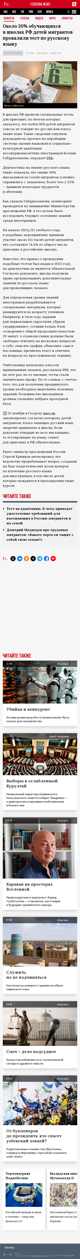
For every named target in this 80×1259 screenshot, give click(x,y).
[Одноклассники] (26, 558)
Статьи (24, 18)
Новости (9, 18)
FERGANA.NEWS (40, 4)
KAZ (6, 12)
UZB (39, 12)
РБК (50, 158)
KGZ (14, 12)
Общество (56, 53)
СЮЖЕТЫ (67, 18)
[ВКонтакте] (19, 558)
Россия (30, 53)
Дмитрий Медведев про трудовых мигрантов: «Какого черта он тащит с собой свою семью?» (40, 535)
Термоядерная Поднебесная (18, 1176)
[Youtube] (53, 558)
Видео (39, 18)
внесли (49, 413)
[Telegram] (39, 558)
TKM (31, 12)
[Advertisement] (40, 610)
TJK (22, 12)
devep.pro (69, 1255)
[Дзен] (33, 558)
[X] (13, 558)
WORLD (49, 12)
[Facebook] (46, 558)
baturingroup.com (39, 1256)
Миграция (42, 53)
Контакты (9, 1247)
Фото (52, 18)
